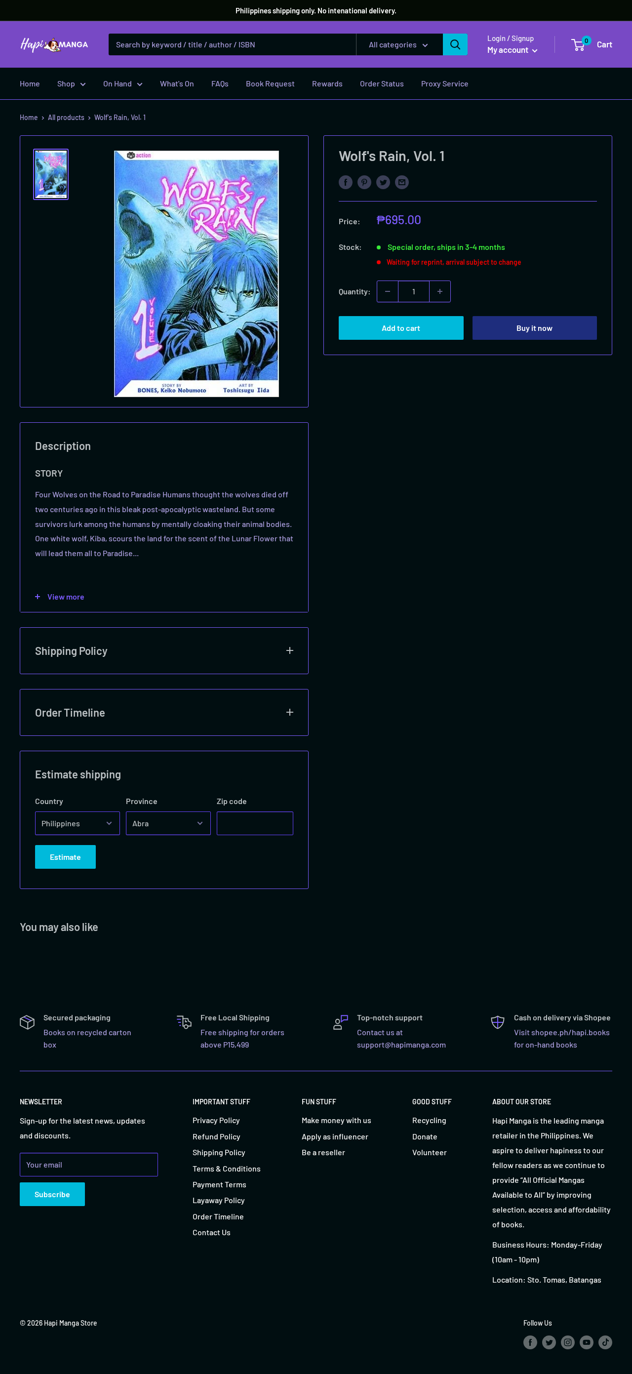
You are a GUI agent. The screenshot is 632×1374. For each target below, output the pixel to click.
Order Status (382, 83)
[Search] (455, 44)
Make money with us (336, 1120)
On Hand (117, 83)
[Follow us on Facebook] (530, 1342)
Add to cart (401, 327)
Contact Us (212, 1232)
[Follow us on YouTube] (586, 1342)
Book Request (270, 83)
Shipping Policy (219, 1152)
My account (508, 49)
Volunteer (429, 1152)
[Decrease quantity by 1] (387, 291)
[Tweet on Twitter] (383, 181)
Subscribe (52, 1194)
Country (49, 801)
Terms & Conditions (227, 1168)
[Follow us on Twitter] (549, 1342)
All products (66, 117)
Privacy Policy (216, 1120)
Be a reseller (323, 1152)
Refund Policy (216, 1136)
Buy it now (534, 327)
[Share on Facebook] (346, 181)
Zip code (232, 801)
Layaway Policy (219, 1200)
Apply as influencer (335, 1136)
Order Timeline (218, 1216)
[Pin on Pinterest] (364, 181)
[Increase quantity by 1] (440, 291)
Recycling (429, 1120)
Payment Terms (219, 1184)
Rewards (327, 83)
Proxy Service (445, 83)
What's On (177, 83)
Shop (66, 83)
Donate (424, 1136)
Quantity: (355, 291)
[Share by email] (402, 181)
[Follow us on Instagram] (568, 1342)
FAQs (220, 83)
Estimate (65, 856)
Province (142, 801)
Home (30, 83)
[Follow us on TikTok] (605, 1342)
